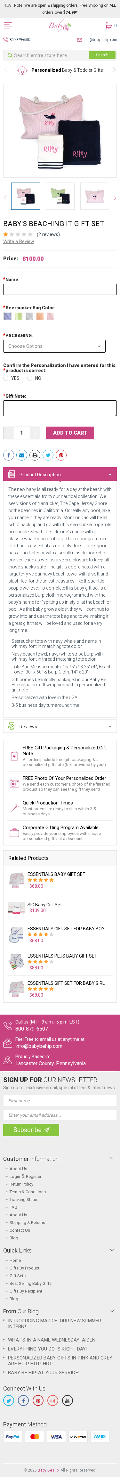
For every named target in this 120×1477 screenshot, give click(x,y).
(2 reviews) (48, 234)
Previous (5, 70)
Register (33, 1176)
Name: (11, 279)
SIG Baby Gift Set (45, 904)
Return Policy (21, 1184)
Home (15, 1260)
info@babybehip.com (100, 39)
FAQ (13, 1207)
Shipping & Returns (27, 1222)
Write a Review (18, 241)
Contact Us (20, 1230)
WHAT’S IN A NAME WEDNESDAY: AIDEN (51, 1340)
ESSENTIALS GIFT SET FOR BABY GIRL (66, 983)
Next (114, 70)
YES (15, 378)
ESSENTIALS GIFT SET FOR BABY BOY (66, 928)
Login (15, 1176)
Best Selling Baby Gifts (31, 1283)
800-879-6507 (20, 39)
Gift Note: (14, 396)
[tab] (60, 474)
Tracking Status (24, 1199)
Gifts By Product (24, 1268)
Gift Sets (18, 1275)
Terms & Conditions (28, 1191)
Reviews (28, 726)
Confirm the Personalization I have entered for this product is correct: (59, 368)
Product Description (40, 474)
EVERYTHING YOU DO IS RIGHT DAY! (47, 1349)
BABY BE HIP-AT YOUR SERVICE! (43, 1372)
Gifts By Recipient (26, 1291)
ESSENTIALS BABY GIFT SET (56, 874)
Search (102, 55)
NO (38, 378)
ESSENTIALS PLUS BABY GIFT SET (62, 956)
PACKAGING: (18, 335)
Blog (14, 1238)
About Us (18, 1168)
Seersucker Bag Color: (29, 307)
